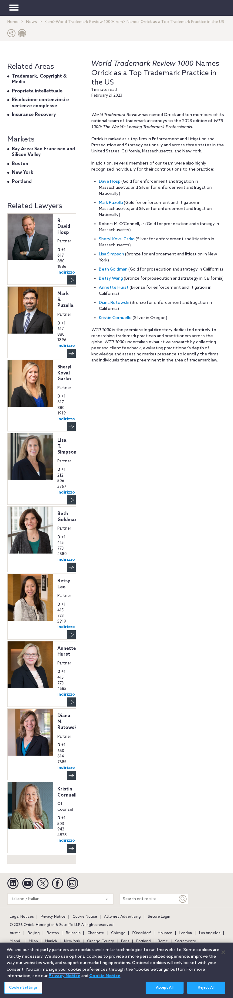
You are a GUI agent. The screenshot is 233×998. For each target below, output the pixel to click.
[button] (11, 35)
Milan (33, 941)
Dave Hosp (109, 181)
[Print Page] (22, 35)
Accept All (165, 988)
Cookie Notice (85, 917)
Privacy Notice (53, 917)
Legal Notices (22, 917)
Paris (125, 941)
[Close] (223, 952)
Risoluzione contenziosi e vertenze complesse (40, 103)
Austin (15, 933)
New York (22, 172)
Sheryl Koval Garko (117, 239)
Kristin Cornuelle (115, 318)
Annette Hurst (114, 287)
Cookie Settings (23, 988)
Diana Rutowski (114, 302)
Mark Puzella (111, 202)
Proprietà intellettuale (37, 91)
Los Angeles (209, 933)
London (185, 933)
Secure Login (159, 917)
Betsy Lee (63, 584)
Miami (15, 941)
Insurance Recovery (34, 115)
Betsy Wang (111, 278)
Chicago (118, 933)
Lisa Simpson (111, 254)
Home (13, 22)
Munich (51, 941)
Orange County (100, 941)
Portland (22, 182)
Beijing (34, 933)
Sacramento (185, 941)
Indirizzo (66, 272)
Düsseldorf (141, 933)
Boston (20, 164)
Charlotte (95, 933)
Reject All (206, 988)
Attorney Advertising (122, 917)
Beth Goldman (113, 269)
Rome (163, 941)
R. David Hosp (63, 226)
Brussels (73, 933)
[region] (116, 970)
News (31, 22)
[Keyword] (182, 899)
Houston (165, 933)
